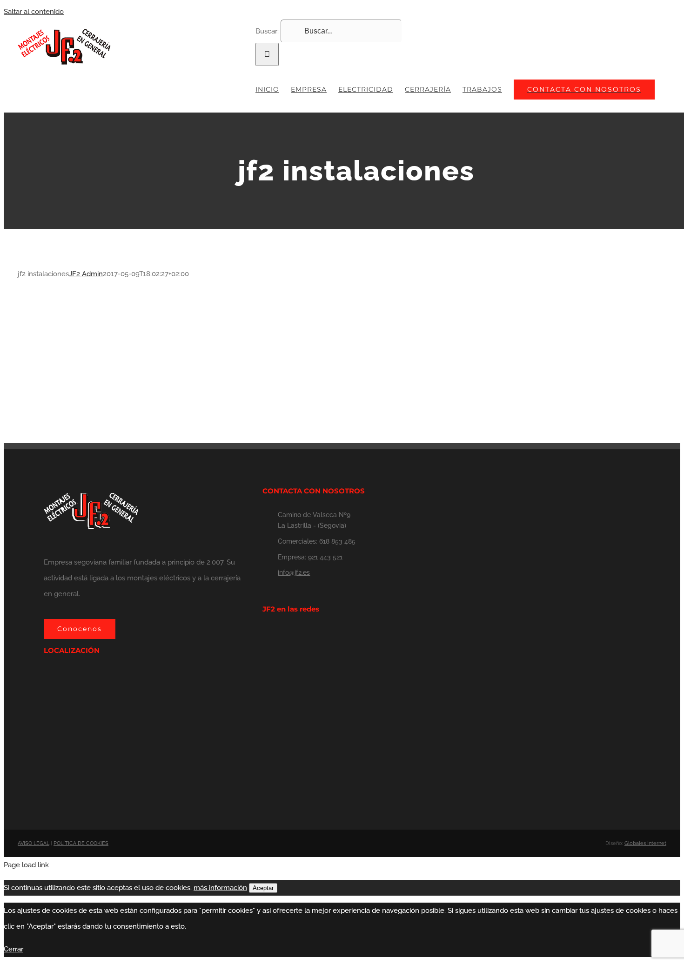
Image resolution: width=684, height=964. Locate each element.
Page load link (26, 865)
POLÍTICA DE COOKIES (81, 843)
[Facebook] (265, 635)
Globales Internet (645, 843)
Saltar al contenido (34, 11)
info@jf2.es (294, 572)
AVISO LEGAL (33, 843)
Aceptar (263, 887)
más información (220, 888)
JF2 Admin (86, 274)
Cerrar (13, 949)
